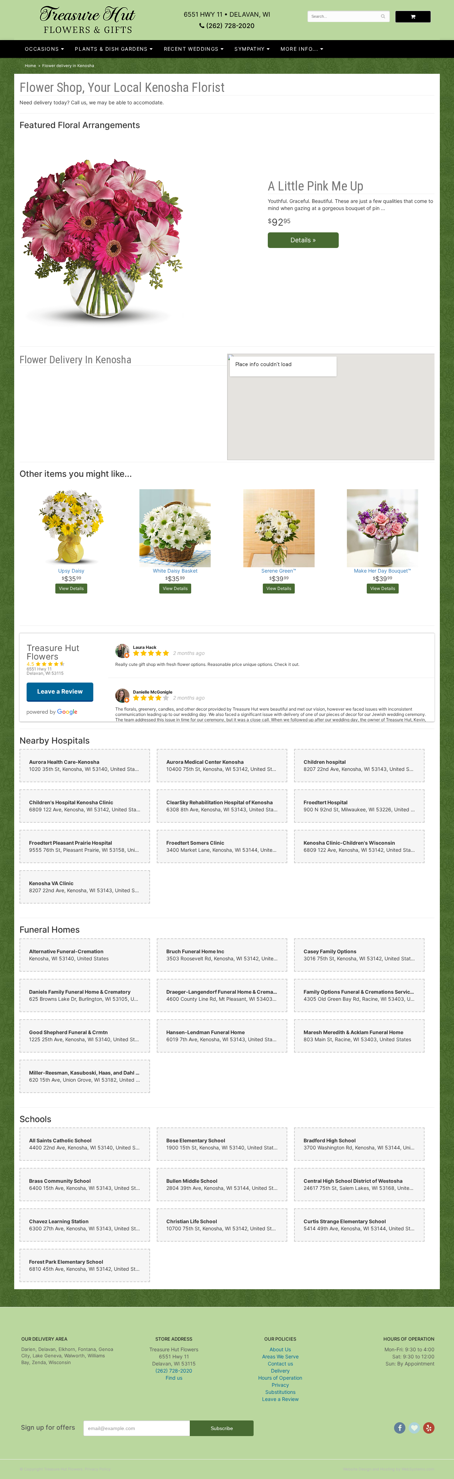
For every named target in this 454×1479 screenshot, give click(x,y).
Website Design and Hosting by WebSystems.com (388, 1469)
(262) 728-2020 (229, 25)
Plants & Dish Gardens (111, 49)
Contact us (280, 1364)
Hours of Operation (280, 1378)
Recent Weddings (191, 49)
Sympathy (249, 49)
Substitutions (280, 1392)
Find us (174, 1378)
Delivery (280, 1371)
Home (30, 65)
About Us (280, 1349)
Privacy (280, 1385)
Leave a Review (280, 1399)
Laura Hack (144, 647)
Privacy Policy (98, 1469)
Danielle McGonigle (152, 692)
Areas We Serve (280, 1356)
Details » (303, 240)
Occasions (42, 49)
